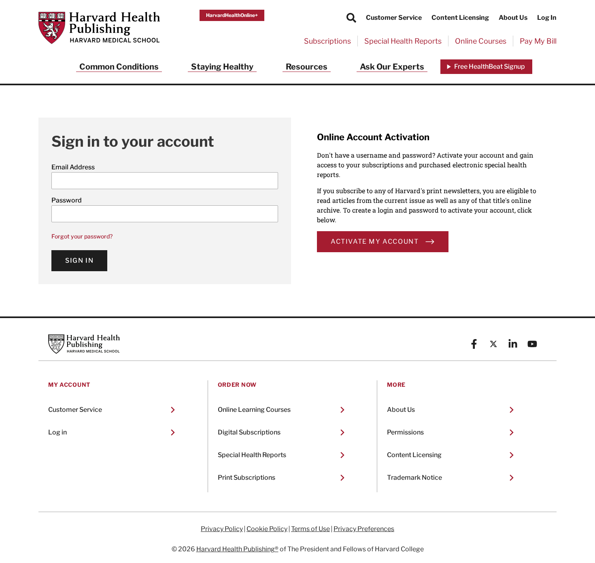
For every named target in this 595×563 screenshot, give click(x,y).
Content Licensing (460, 17)
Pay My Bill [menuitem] (538, 41)
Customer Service (394, 17)
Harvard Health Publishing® (237, 549)
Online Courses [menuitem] (480, 41)
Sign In (79, 260)
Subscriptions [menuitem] (327, 41)
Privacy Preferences (364, 529)
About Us (513, 17)
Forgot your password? (82, 236)
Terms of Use (310, 529)
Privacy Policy (222, 529)
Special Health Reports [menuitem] (403, 41)
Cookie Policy (266, 529)
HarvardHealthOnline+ (232, 15)
